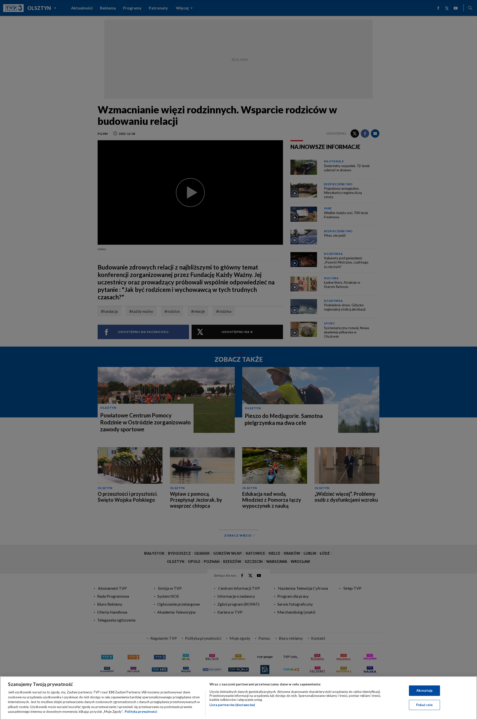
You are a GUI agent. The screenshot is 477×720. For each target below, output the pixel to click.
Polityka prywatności (141, 712)
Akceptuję (424, 690)
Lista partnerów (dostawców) (232, 705)
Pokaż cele (424, 705)
